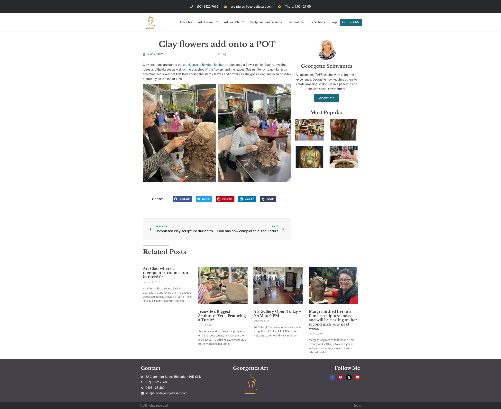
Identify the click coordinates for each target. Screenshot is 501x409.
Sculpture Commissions (266, 22)
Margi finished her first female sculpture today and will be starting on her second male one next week (333, 320)
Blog (334, 22)
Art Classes (205, 22)
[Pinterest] (340, 377)
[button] (182, 199)
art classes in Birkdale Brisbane (205, 65)
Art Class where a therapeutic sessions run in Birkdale (165, 273)
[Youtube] (357, 377)
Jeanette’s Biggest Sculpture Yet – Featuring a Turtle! (222, 315)
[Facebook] (332, 377)
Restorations (296, 22)
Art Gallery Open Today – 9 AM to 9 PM (277, 313)
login (357, 405)
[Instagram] (349, 377)
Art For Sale (232, 22)
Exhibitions (317, 22)
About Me (185, 22)
